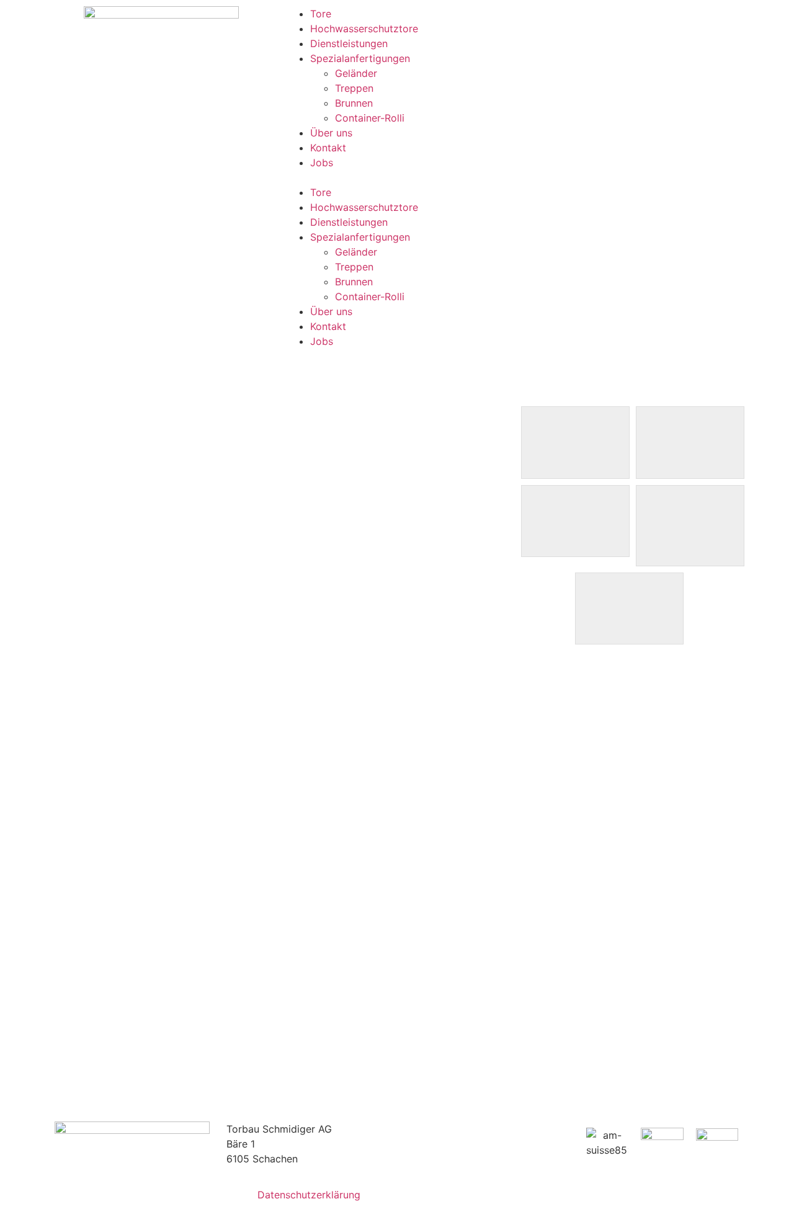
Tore (320, 13)
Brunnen (354, 103)
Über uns (331, 133)
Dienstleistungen (349, 43)
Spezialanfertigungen (360, 58)
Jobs (321, 162)
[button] (514, 177)
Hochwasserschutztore (364, 28)
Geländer (356, 73)
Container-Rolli (369, 118)
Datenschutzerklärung (308, 1194)
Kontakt (328, 147)
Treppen (354, 88)
